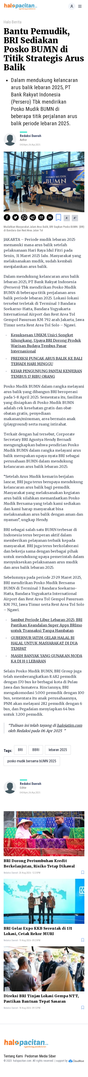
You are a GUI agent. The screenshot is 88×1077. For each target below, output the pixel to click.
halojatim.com (69, 725)
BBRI (35, 750)
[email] (41, 217)
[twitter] (15, 217)
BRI (20, 750)
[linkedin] (49, 217)
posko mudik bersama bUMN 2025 (31, 761)
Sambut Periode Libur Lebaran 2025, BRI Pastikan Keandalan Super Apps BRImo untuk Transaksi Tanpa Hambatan (46, 625)
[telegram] (32, 217)
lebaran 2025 (58, 750)
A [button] (67, 218)
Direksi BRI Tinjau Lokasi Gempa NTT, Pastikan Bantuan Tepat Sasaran (41, 999)
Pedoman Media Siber (40, 1056)
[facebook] (7, 217)
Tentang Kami (13, 1056)
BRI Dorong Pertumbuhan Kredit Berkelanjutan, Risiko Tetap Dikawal (39, 863)
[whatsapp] (24, 217)
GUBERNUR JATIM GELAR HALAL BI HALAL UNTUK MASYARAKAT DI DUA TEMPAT (44, 643)
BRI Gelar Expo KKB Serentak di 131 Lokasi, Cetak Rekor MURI (38, 931)
